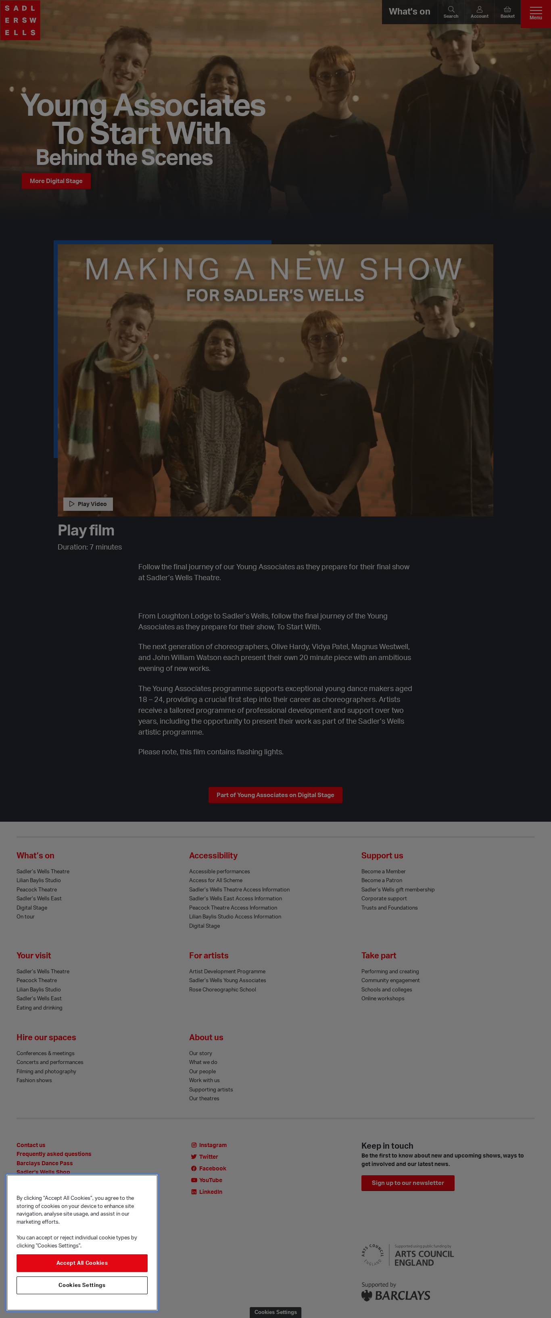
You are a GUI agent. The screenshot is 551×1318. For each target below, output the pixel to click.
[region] (82, 1242)
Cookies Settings (82, 1285)
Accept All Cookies (82, 1263)
